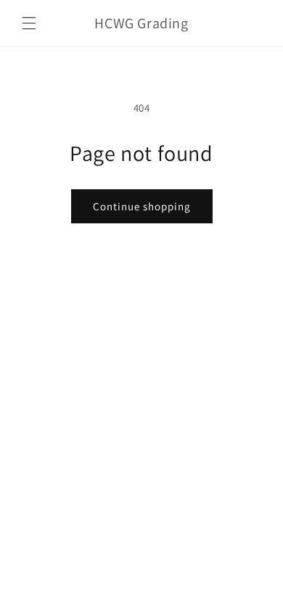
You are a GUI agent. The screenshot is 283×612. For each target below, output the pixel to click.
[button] (29, 23)
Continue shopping (142, 206)
